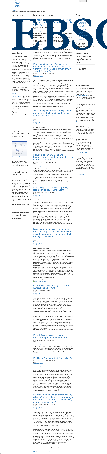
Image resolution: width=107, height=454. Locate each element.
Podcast (17, 8)
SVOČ (80, 36)
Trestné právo (82, 31)
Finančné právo (37, 242)
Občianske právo (83, 22)
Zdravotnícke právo (83, 35)
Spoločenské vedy (83, 39)
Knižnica (35, 365)
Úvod (16, 0)
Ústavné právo (82, 32)
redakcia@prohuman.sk (81, 152)
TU (76, 122)
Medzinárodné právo (38, 76)
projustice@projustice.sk (17, 164)
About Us (17, 3)
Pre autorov (17, 6)
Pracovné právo (82, 26)
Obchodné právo (83, 23)
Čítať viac (38, 78)
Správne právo (36, 121)
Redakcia (17, 5)
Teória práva (82, 20)
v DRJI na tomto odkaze (21, 95)
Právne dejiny (82, 19)
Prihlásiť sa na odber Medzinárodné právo (43, 451)
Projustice (14, 10)
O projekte (17, 2)
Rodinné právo (82, 28)
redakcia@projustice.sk (81, 95)
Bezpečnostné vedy (83, 17)
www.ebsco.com (15, 84)
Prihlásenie (81, 174)
